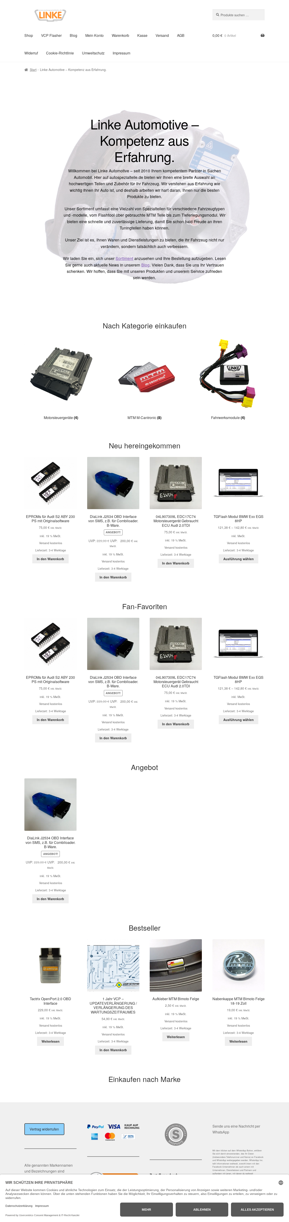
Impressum (121, 53)
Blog (73, 35)
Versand (162, 35)
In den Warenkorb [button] (50, 559)
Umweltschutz (93, 53)
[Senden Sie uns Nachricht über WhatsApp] (238, 1144)
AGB (180, 35)
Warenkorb (120, 35)
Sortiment (124, 258)
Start (33, 69)
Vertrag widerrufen (44, 1129)
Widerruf (31, 53)
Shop (28, 35)
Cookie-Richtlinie (60, 53)
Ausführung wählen (238, 559)
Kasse (142, 35)
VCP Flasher (51, 35)
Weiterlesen (51, 1041)
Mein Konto (94, 35)
